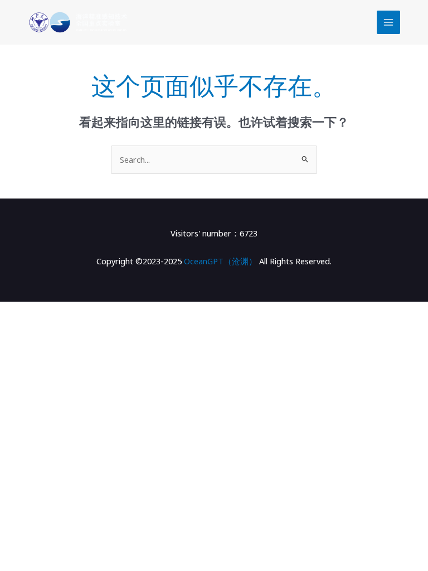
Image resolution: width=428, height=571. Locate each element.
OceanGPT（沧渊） (220, 261)
